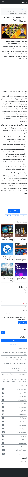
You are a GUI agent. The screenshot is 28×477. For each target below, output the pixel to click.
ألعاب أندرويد (17, 10)
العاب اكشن (8, 215)
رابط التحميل (14, 211)
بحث (3, 333)
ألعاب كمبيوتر (16, 215)
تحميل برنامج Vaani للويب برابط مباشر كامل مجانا (14, 364)
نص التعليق (24, 290)
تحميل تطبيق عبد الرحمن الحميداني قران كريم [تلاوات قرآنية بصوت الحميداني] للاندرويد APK (14, 380)
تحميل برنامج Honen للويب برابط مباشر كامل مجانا (14, 375)
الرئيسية (24, 10)
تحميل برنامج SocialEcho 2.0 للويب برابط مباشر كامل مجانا (15, 369)
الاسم (25, 304)
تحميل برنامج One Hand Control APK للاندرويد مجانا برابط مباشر (16, 358)
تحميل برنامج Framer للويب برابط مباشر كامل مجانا (14, 353)
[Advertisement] (14, 75)
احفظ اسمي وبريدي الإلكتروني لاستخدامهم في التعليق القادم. (13, 318)
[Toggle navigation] (3, 2)
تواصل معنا (13, 344)
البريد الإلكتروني (22, 310)
